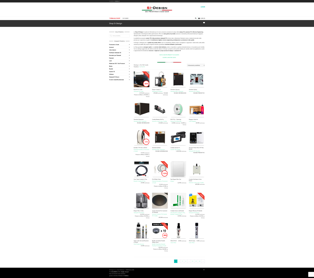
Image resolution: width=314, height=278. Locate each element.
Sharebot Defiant (156, 147)
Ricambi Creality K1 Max (179, 212)
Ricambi (111, 69)
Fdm (171, 212)
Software (111, 74)
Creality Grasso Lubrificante (177, 211)
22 (192, 261)
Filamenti (111, 58)
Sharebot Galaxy (193, 89)
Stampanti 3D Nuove (114, 77)
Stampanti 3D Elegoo (157, 91)
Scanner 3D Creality (175, 149)
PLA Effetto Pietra (156, 179)
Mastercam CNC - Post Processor (117, 63)
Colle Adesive (112, 50)
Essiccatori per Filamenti (115, 55)
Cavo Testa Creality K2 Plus (140, 179)
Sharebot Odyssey (175, 89)
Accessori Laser (156, 121)
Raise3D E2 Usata (138, 89)
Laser (110, 60)
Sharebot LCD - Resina (194, 91)
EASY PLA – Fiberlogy (175, 119)
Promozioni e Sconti (161, 245)
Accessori (111, 47)
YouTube (205, 1)
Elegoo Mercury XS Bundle (195, 211)
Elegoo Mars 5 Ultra (139, 211)
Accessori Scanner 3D (157, 214)
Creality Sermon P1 (175, 147)
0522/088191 (114, 272)
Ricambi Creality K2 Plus (139, 181)
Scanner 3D (112, 71)
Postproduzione (140, 244)
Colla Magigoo (192, 121)
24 (139, 66)
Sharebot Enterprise (139, 119)
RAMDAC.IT (117, 1)
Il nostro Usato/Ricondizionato (116, 79)
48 (142, 66)
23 (196, 261)
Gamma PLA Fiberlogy (175, 121)
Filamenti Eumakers (138, 149)
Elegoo (172, 181)
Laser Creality (163, 121)
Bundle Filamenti (156, 244)
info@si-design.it (125, 272)
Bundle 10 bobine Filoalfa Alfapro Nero (158, 241)
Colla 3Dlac (173, 242)
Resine (110, 66)
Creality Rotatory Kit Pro (158, 119)
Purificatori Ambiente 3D (115, 52)
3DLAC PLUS (173, 240)
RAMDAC (127, 275)
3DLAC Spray (192, 240)
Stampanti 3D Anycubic (194, 151)
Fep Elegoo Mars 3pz (175, 179)
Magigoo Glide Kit (193, 119)
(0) (202, 18)
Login (203, 7)
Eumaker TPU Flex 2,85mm (140, 147)
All (144, 66)
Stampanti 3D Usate (138, 91)
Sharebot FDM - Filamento (176, 91)
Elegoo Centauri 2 (156, 89)
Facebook (202, 1)
